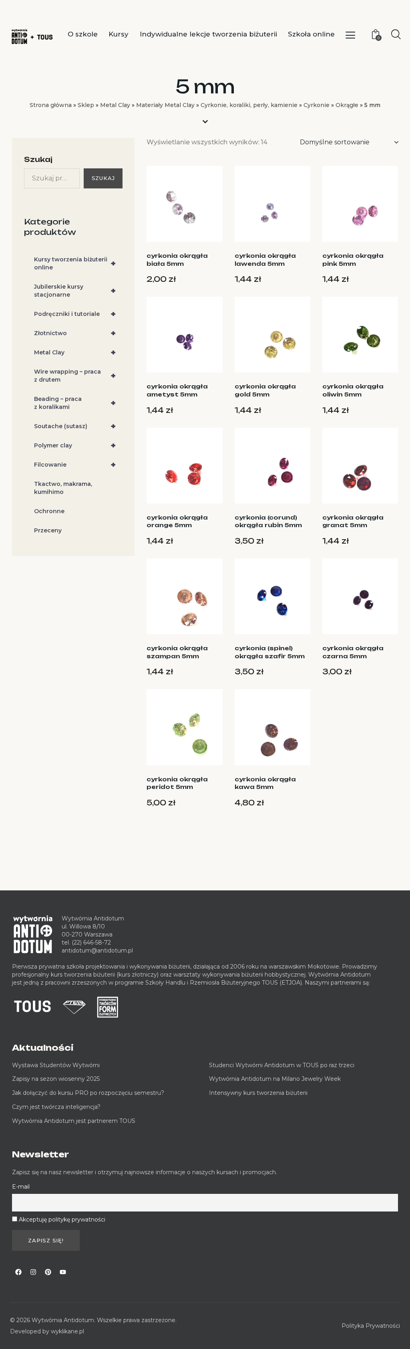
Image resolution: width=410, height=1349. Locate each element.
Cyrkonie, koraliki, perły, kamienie (249, 105)
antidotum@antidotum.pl (97, 950)
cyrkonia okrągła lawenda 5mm (265, 259)
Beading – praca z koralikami (75, 403)
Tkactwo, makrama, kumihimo (63, 488)
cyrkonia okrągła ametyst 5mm (177, 390)
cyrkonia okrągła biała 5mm (177, 259)
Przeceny (48, 530)
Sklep (86, 105)
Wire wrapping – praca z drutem (75, 375)
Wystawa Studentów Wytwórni (56, 1065)
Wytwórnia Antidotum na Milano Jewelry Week (275, 1078)
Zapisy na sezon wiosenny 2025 (56, 1078)
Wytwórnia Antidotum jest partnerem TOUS (73, 1121)
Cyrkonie (316, 105)
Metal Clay (115, 105)
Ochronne (49, 511)
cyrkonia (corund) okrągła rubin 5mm (268, 521)
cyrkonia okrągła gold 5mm (265, 390)
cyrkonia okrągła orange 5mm (177, 521)
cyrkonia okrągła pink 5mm (353, 259)
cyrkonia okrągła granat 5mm (353, 521)
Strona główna (51, 105)
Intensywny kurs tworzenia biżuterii (259, 1092)
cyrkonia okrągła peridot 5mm (177, 783)
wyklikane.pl (67, 1331)
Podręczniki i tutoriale (75, 314)
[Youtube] (62, 1272)
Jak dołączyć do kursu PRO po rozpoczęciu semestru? (88, 1092)
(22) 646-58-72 (91, 942)
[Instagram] (33, 1272)
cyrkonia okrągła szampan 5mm (177, 652)
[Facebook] (18, 1272)
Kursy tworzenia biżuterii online (75, 263)
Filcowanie (75, 464)
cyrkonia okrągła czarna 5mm (353, 652)
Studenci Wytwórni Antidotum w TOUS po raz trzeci (281, 1065)
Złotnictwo (75, 333)
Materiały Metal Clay (165, 105)
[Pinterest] (48, 1272)
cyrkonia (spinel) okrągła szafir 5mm (270, 652)
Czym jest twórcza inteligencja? (56, 1106)
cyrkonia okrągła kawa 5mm (265, 783)
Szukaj (38, 159)
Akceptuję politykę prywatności (62, 1219)
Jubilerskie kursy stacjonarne (75, 290)
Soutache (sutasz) (75, 426)
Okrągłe (347, 105)
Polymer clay (75, 445)
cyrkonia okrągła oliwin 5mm (353, 390)
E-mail (21, 1186)
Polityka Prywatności (371, 1325)
